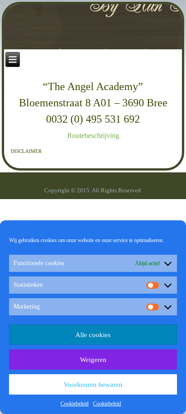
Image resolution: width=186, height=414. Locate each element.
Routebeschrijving (93, 135)
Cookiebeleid (74, 403)
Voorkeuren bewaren (93, 384)
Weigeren (93, 359)
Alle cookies (93, 334)
